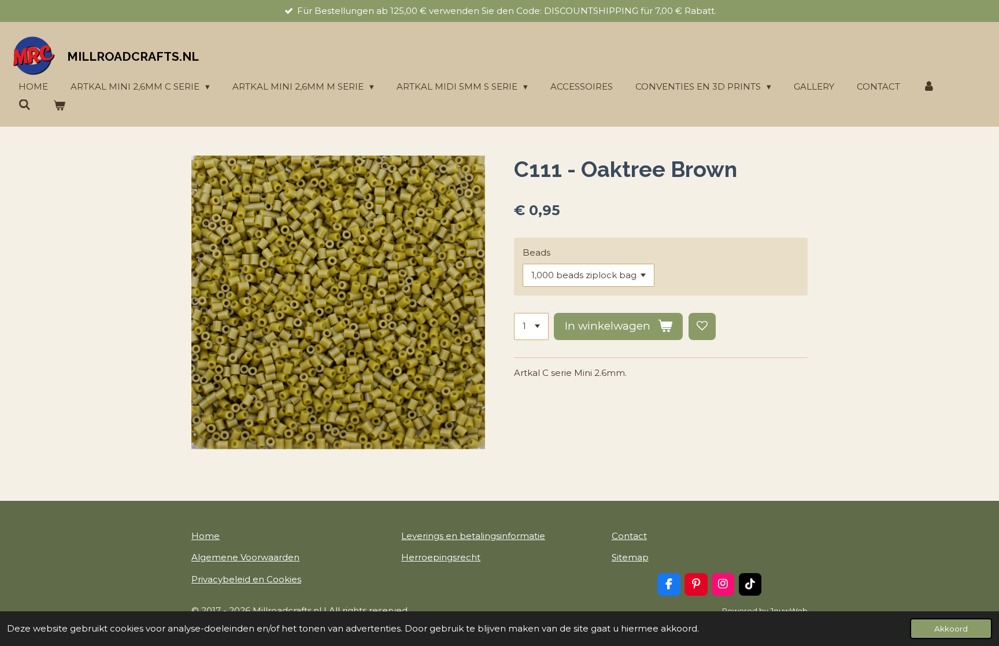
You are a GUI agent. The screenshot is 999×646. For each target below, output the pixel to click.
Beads (536, 252)
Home (205, 535)
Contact (629, 535)
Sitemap (630, 557)
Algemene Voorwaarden (245, 557)
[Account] (929, 87)
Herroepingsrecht (440, 557)
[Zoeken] (25, 105)
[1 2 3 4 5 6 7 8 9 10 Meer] (531, 326)
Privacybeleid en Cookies (246, 579)
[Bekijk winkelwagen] (59, 106)
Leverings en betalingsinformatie (473, 535)
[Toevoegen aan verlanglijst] (702, 326)
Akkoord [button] (951, 628)
